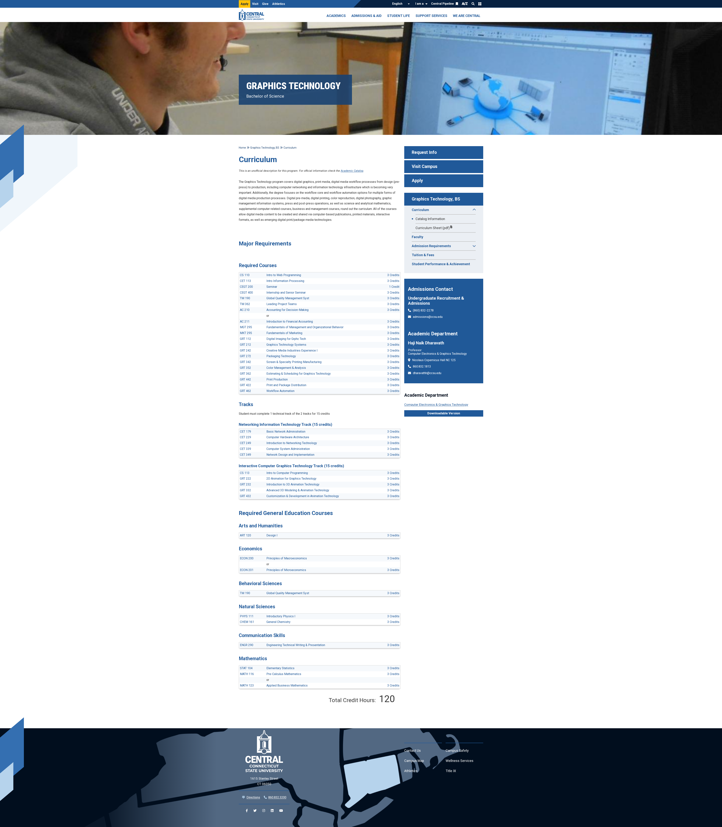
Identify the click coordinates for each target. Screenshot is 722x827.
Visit (255, 4)
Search (473, 4)
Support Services (431, 16)
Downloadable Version (443, 413)
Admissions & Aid (366, 16)
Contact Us (412, 751)
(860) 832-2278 (423, 310)
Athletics (278, 4)
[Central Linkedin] (272, 810)
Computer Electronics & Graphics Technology (436, 404)
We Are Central (466, 16)
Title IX (451, 771)
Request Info (424, 152)
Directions (253, 797)
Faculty (417, 237)
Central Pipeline (442, 3)
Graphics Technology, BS (436, 199)
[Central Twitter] (255, 810)
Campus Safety (457, 751)
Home (242, 147)
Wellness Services (459, 761)
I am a (419, 3)
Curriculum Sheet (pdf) (433, 228)
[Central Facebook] (247, 810)
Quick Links (479, 4)
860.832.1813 (422, 366)
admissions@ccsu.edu (428, 317)
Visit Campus (424, 166)
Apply (244, 4)
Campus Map (414, 761)
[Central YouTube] (281, 810)
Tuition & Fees (423, 255)
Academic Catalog (352, 170)
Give (265, 4)
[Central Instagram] (263, 810)
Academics (336, 16)
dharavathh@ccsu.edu (427, 373)
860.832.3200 (277, 797)
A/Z (465, 4)
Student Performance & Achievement (441, 264)
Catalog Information (430, 219)
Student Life (398, 16)
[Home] (252, 15)
